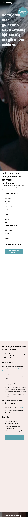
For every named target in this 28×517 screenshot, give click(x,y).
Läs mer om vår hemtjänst (14, 251)
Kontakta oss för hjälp (14, 438)
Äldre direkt (20, 407)
